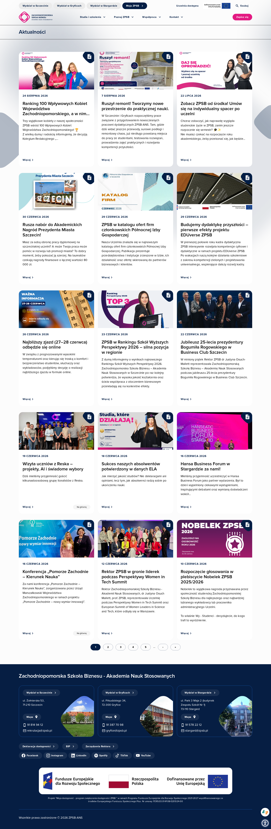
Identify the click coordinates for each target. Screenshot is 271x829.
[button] (265, 823)
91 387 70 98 (114, 725)
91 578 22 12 (193, 725)
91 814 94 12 (35, 725)
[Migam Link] (265, 812)
